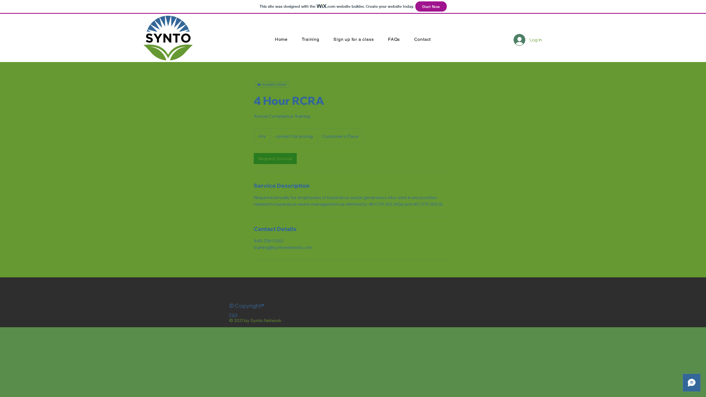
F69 (233, 315)
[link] (275, 158)
